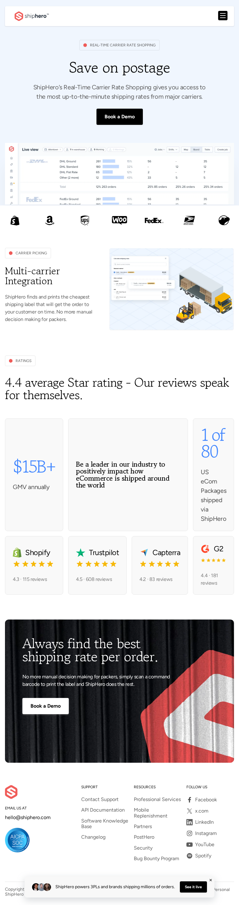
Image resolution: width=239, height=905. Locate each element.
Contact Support (100, 799)
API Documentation (103, 810)
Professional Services (157, 799)
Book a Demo (120, 117)
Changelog (93, 837)
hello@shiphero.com (28, 817)
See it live (193, 887)
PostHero (144, 837)
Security (143, 848)
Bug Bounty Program (156, 858)
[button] (223, 16)
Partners (143, 826)
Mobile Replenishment (150, 812)
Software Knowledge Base (104, 823)
